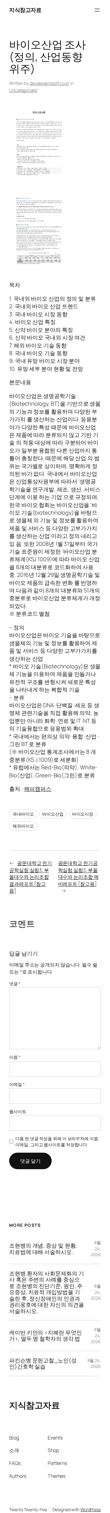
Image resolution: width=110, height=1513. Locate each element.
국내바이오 (23, 814)
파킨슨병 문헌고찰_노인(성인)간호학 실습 (43, 1363)
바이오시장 (83, 814)
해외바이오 (23, 826)
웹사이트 (17, 1111)
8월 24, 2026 (96, 1248)
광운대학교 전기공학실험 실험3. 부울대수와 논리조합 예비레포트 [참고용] (78, 873)
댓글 (14, 983)
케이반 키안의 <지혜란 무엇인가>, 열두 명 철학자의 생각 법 (45, 1335)
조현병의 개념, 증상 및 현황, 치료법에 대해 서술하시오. (43, 1248)
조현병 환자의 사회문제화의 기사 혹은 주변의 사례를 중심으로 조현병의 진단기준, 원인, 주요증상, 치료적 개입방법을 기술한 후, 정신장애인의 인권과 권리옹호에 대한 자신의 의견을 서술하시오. (46, 1292)
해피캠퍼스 (38, 788)
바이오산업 (53, 814)
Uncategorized (23, 90)
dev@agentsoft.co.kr (49, 83)
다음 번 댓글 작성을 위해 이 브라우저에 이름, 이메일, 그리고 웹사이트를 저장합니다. (57, 1141)
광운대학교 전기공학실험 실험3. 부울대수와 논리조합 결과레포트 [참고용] (30, 877)
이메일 (17, 1084)
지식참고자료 (25, 9)
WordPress (90, 1509)
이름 (14, 1057)
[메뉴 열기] (97, 10)
